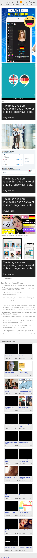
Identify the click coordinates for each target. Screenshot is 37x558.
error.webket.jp (7, 557)
